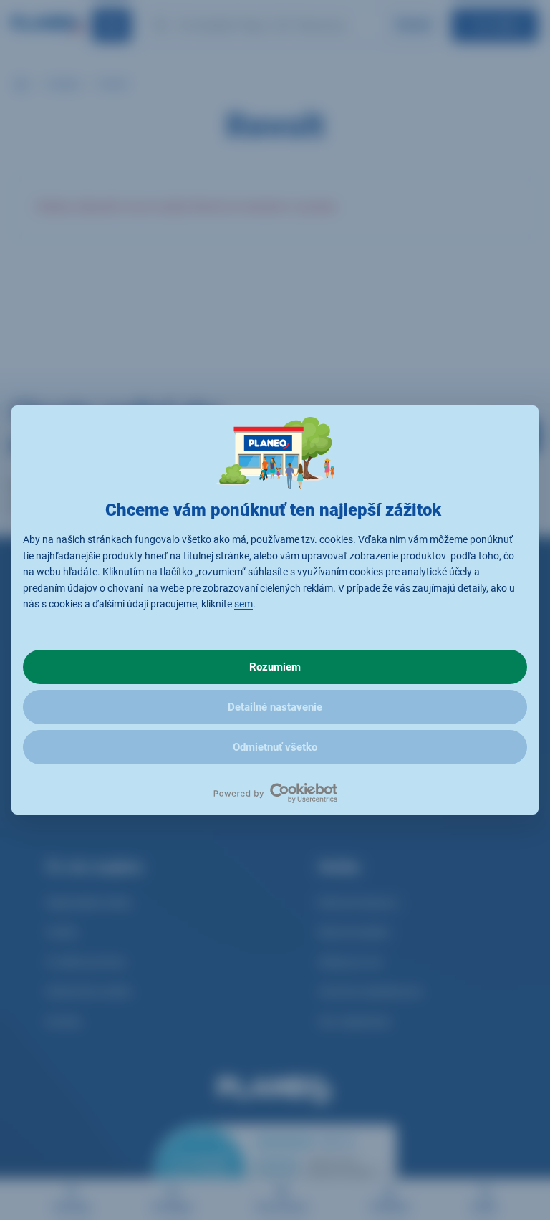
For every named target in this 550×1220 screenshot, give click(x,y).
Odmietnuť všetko (275, 747)
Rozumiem (275, 667)
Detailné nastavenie (275, 707)
